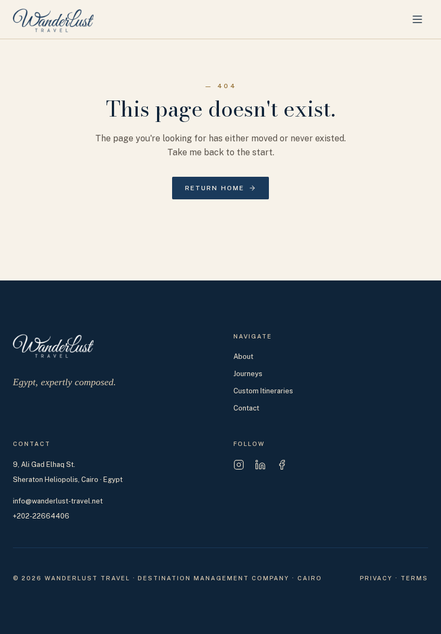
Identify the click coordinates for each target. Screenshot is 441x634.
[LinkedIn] (260, 464)
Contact (246, 408)
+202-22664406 (41, 516)
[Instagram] (238, 464)
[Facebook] (281, 464)
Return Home (215, 188)
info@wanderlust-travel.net (58, 501)
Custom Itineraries (263, 391)
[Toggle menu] (417, 19)
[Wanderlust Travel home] (53, 19)
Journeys (247, 374)
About (243, 356)
